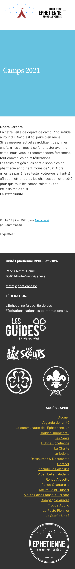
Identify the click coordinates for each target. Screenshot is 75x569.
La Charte (61, 448)
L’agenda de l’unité (55, 422)
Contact (63, 464)
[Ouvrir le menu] (64, 11)
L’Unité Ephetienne (55, 443)
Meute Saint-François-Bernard (46, 495)
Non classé (42, 220)
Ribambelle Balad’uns (53, 469)
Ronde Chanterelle (55, 485)
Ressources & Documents (50, 459)
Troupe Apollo (58, 505)
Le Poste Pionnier (56, 510)
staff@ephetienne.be (21, 286)
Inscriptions (60, 454)
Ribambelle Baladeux (53, 474)
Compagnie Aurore (55, 500)
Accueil (63, 417)
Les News (62, 438)
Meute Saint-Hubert (54, 490)
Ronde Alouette (57, 479)
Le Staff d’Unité (57, 516)
